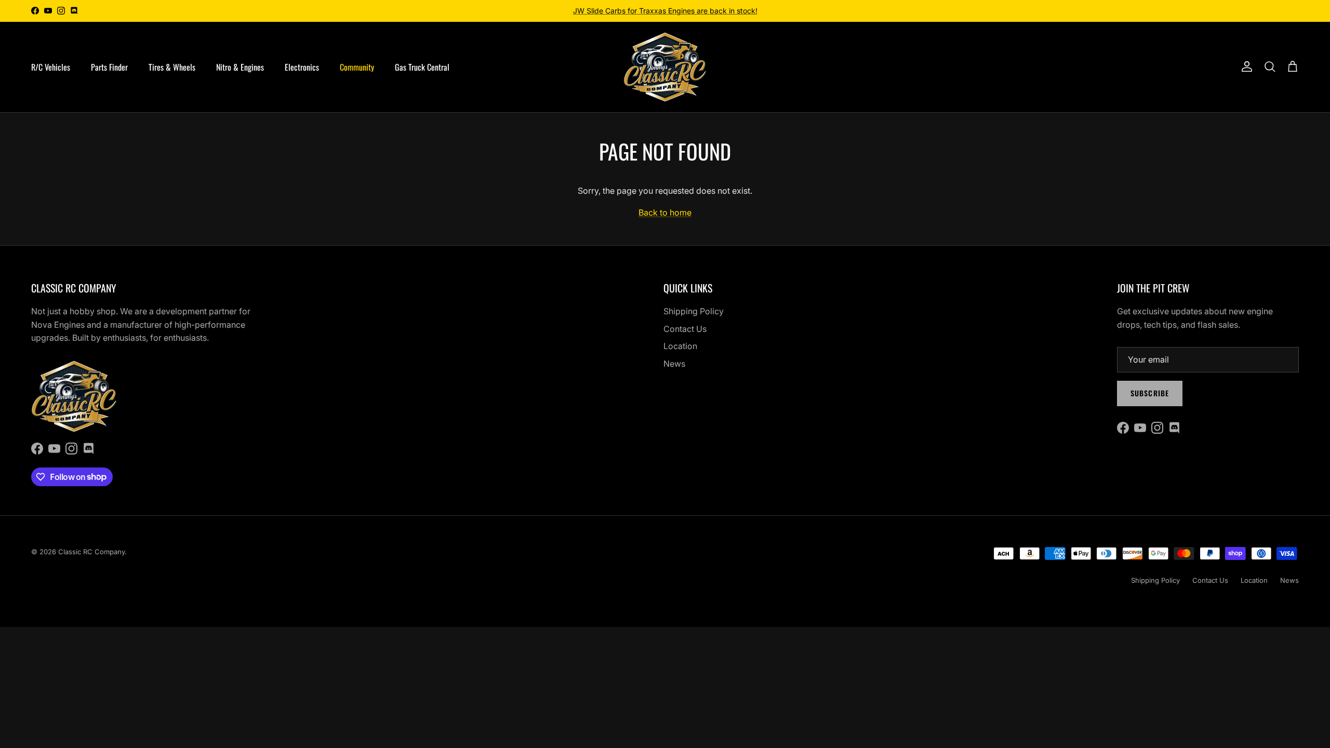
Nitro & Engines (240, 67)
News (674, 363)
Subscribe (1149, 393)
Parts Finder (109, 67)
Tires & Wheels (172, 67)
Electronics (302, 67)
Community (357, 67)
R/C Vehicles (50, 67)
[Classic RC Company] (665, 67)
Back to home (665, 212)
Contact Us (685, 329)
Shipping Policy (693, 311)
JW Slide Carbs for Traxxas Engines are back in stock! (665, 10)
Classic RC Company (91, 551)
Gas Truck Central (422, 67)
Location (680, 346)
